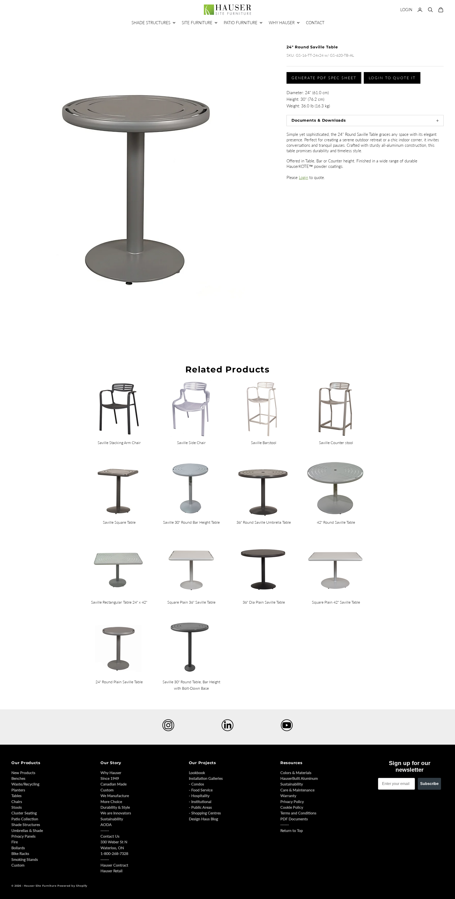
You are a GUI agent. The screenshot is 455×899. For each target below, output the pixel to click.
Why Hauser (110, 772)
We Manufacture (114, 795)
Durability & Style (115, 807)
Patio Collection (24, 818)
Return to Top (291, 830)
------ (104, 830)
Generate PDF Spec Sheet (323, 77)
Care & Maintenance (297, 790)
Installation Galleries (206, 778)
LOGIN (406, 9)
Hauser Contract (114, 865)
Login (303, 177)
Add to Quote (293, 315)
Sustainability (111, 818)
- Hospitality (199, 795)
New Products (23, 772)
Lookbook (197, 772)
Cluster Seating (24, 813)
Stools (16, 807)
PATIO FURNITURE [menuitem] (240, 22)
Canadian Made (113, 784)
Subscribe (429, 784)
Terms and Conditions (298, 813)
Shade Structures (25, 824)
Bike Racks (20, 853)
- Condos (196, 784)
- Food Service (201, 790)
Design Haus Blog (203, 818)
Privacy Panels (23, 836)
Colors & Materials (295, 772)
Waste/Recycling (25, 784)
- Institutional (200, 801)
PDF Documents (294, 818)
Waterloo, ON (112, 847)
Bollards (18, 847)
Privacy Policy (292, 801)
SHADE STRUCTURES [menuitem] (151, 22)
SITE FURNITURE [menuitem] (197, 22)
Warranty (288, 795)
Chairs (16, 801)
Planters (18, 790)
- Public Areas (200, 807)
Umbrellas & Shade (27, 830)
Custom (17, 865)
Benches (18, 778)
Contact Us (109, 836)
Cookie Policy (291, 807)
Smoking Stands (24, 859)
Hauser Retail (111, 870)
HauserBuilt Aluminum (299, 778)
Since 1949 (109, 778)
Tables (16, 795)
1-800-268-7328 (114, 853)
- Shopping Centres (205, 813)
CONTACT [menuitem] (315, 22)
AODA (106, 824)
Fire (14, 841)
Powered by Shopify (72, 885)
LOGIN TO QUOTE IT (392, 77)
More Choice (111, 801)
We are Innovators (115, 813)
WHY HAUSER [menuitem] (282, 22)
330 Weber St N (113, 841)
